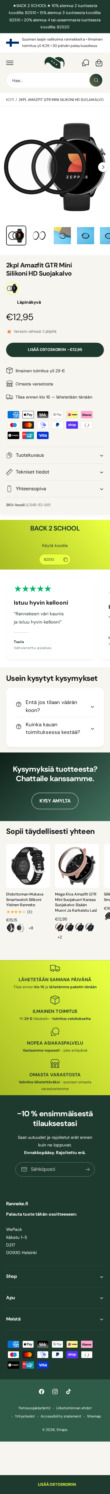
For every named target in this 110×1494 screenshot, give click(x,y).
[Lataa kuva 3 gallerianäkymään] (62, 236)
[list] (55, 42)
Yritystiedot (25, 1416)
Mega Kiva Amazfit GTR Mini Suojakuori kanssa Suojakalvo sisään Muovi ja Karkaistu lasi (76, 902)
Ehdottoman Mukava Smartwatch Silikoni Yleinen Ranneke (24, 899)
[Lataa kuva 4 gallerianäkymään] (85, 236)
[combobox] (55, 80)
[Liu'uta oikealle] (103, 167)
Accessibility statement (61, 1416)
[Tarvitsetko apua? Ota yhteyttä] (85, 63)
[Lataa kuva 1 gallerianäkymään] (16, 236)
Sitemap (94, 1416)
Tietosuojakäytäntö (34, 1408)
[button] (9, 63)
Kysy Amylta (55, 801)
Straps (62, 1430)
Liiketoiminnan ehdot (74, 1408)
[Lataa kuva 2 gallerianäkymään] (39, 236)
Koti (10, 99)
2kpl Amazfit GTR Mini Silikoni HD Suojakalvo (61, 99)
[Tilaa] (87, 1169)
